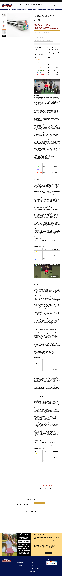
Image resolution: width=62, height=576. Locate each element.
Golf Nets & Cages (40, 4)
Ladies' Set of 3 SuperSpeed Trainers (42, 35)
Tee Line (25, 4)
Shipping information (47, 485)
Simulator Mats (31, 4)
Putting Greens (27, 6)
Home (35, 13)
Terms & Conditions (20, 562)
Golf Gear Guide (34, 565)
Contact (42, 543)
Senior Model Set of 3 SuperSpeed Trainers (43, 37)
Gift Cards (33, 563)
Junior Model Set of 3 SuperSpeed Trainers (43, 40)
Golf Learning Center (35, 566)
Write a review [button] (39, 502)
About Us (18, 560)
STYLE (35, 30)
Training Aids (35, 6)
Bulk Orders (33, 560)
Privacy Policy (19, 563)
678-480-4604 (19, 565)
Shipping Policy (34, 570)
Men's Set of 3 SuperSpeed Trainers (42, 32)
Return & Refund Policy (35, 568)
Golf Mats (19, 4)
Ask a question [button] (39, 505)
